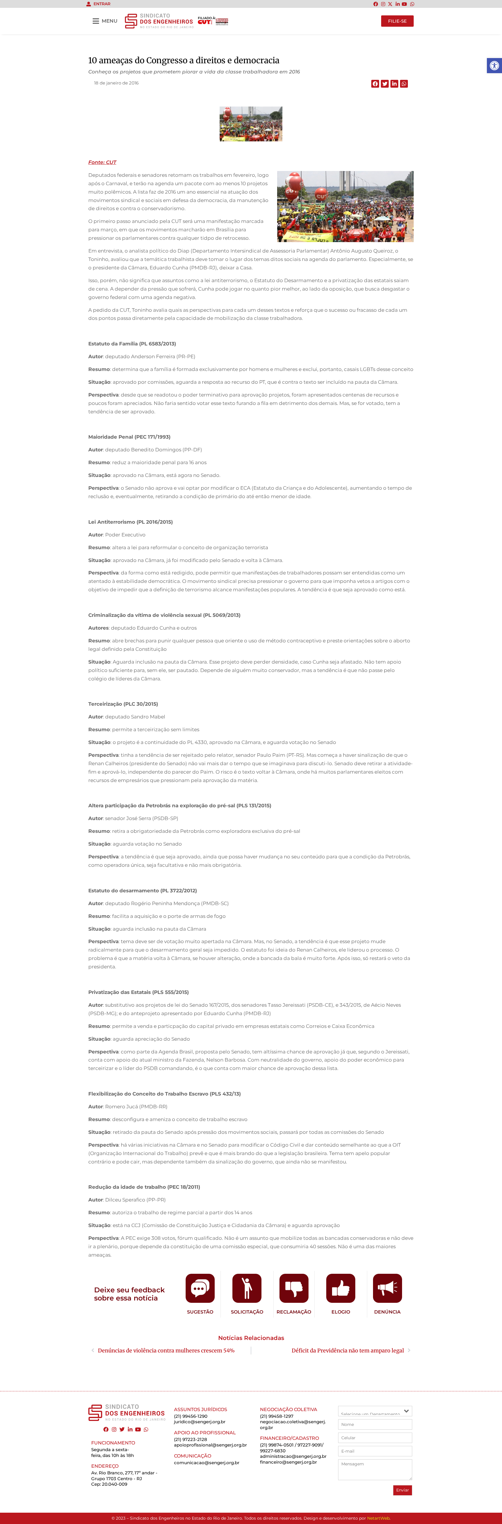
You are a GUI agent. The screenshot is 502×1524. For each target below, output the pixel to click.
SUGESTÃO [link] (200, 1312)
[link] (494, 65)
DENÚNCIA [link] (387, 1312)
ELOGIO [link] (340, 1312)
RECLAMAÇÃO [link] (294, 1312)
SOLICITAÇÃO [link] (247, 1312)
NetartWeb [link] (378, 1518)
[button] (375, 84)
